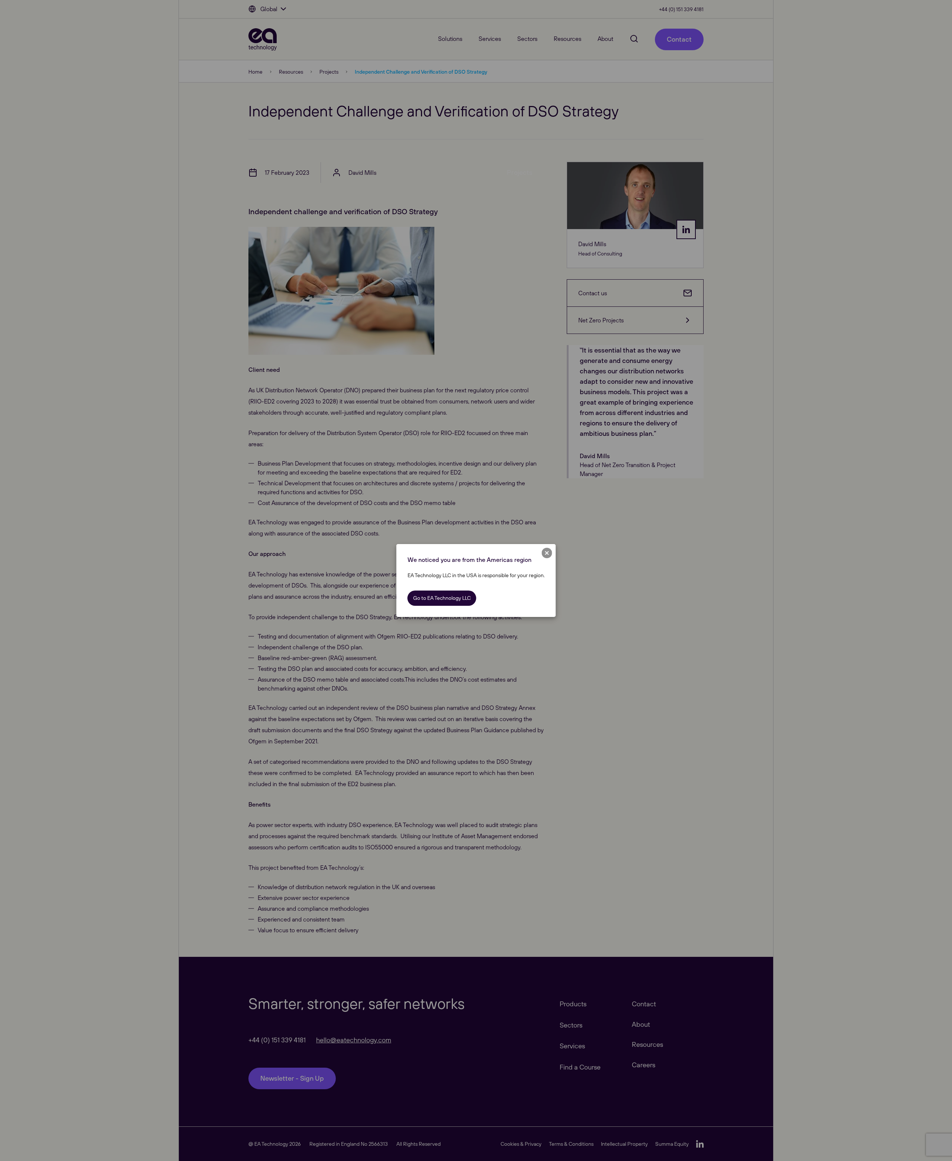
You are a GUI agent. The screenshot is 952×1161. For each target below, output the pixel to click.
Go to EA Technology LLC (442, 598)
